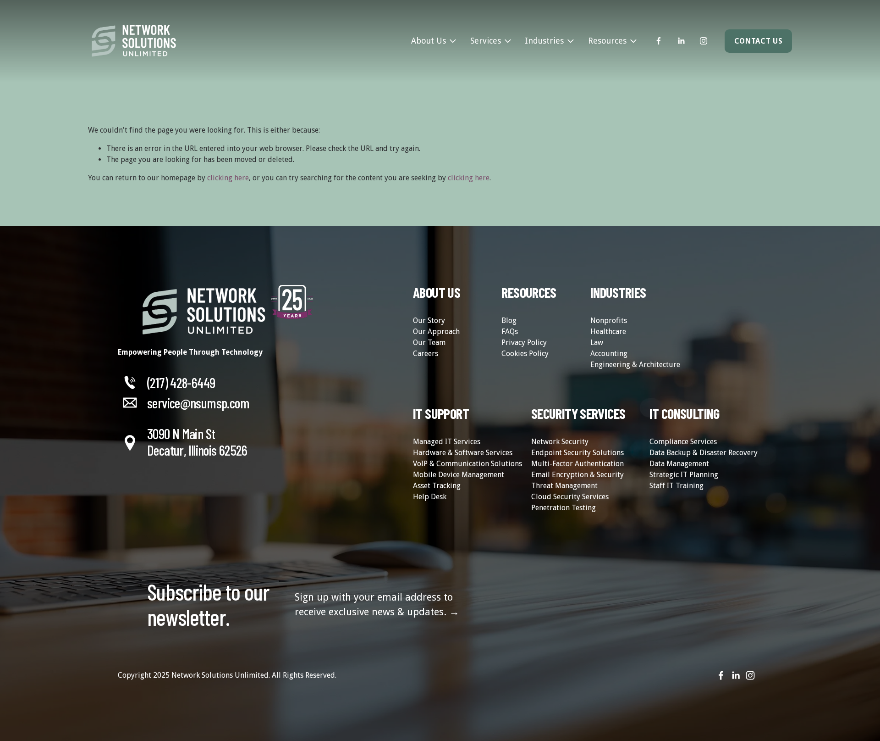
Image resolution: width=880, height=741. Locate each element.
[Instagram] (703, 40)
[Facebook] (658, 40)
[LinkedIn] (681, 40)
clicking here (228, 177)
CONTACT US (758, 41)
